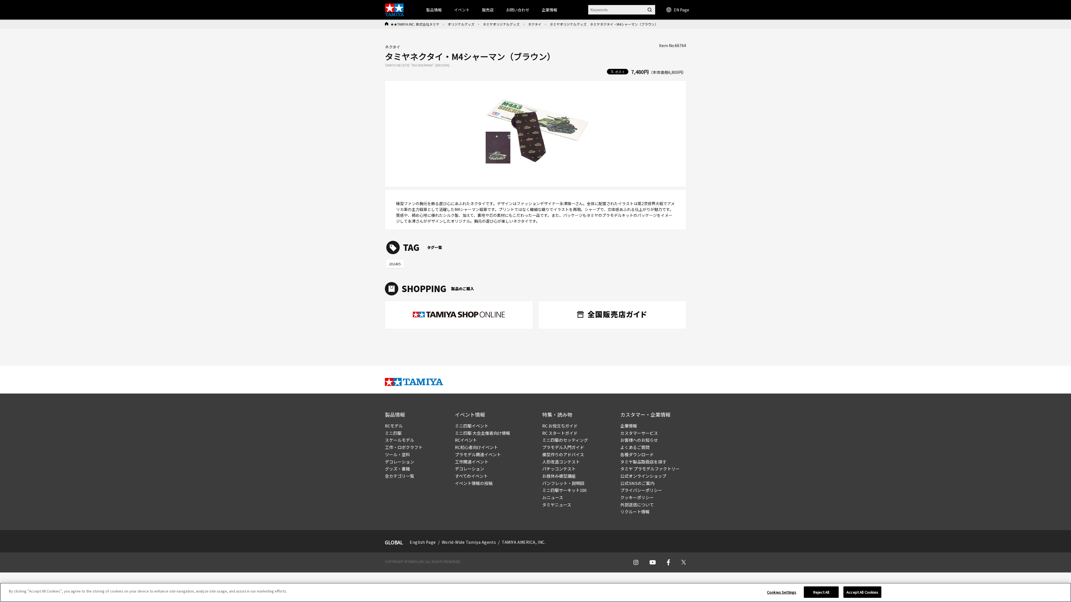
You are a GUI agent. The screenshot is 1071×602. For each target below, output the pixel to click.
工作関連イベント (471, 462)
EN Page (681, 10)
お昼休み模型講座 (559, 476)
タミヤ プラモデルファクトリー (650, 469)
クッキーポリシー (637, 497)
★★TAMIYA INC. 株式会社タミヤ (414, 24)
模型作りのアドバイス (563, 454)
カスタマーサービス (639, 433)
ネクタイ (534, 24)
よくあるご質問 (635, 447)
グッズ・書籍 (397, 469)
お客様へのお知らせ (639, 440)
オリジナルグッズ (461, 24)
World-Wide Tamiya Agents (469, 542)
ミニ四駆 (393, 433)
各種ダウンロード (637, 454)
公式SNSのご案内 (637, 483)
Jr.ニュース (552, 497)
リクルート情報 (635, 511)
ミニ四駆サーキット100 (564, 490)
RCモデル (394, 426)
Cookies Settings (781, 592)
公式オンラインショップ (643, 476)
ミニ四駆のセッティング (565, 440)
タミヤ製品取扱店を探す (643, 462)
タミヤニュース (556, 505)
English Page (423, 542)
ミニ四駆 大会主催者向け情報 (482, 433)
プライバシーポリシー (641, 490)
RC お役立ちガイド (560, 426)
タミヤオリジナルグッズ (501, 24)
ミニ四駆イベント (471, 426)
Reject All (821, 592)
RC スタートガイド (560, 433)
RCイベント (466, 440)
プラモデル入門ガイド (563, 447)
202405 (395, 263)
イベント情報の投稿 (474, 483)
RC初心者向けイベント (476, 447)
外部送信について (637, 505)
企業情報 (628, 426)
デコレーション (399, 462)
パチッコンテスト (559, 469)
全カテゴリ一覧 (399, 476)
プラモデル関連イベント (478, 454)
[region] (535, 592)
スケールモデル (399, 440)
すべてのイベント (471, 476)
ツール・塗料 (397, 454)
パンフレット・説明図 (563, 483)
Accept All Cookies (862, 592)
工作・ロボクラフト (404, 447)
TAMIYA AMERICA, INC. (524, 542)
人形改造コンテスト (561, 462)
